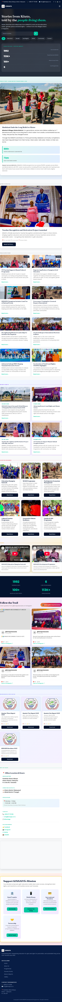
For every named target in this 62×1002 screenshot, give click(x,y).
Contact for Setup (31, 910)
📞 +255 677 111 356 (8, 814)
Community (41, 38)
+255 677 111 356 (33, 2)
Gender (18, 38)
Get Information (50, 909)
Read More (10, 495)
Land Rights (26, 38)
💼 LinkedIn (6, 835)
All (3, 38)
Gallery (6, 977)
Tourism (49, 38)
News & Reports (8, 974)
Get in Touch (12, 935)
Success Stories (8, 971)
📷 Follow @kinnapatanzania (51, 605)
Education (10, 38)
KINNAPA (8, 6)
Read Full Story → (9, 244)
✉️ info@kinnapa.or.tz (9, 817)
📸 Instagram (6, 829)
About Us (6, 966)
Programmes (7, 969)
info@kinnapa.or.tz (46, 2)
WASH (33, 38)
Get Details (12, 909)
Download (10, 727)
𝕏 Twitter (5, 832)
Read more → (5, 282)
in (59, 2)
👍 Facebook (6, 827)
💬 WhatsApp (6, 819)
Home (5, 963)
